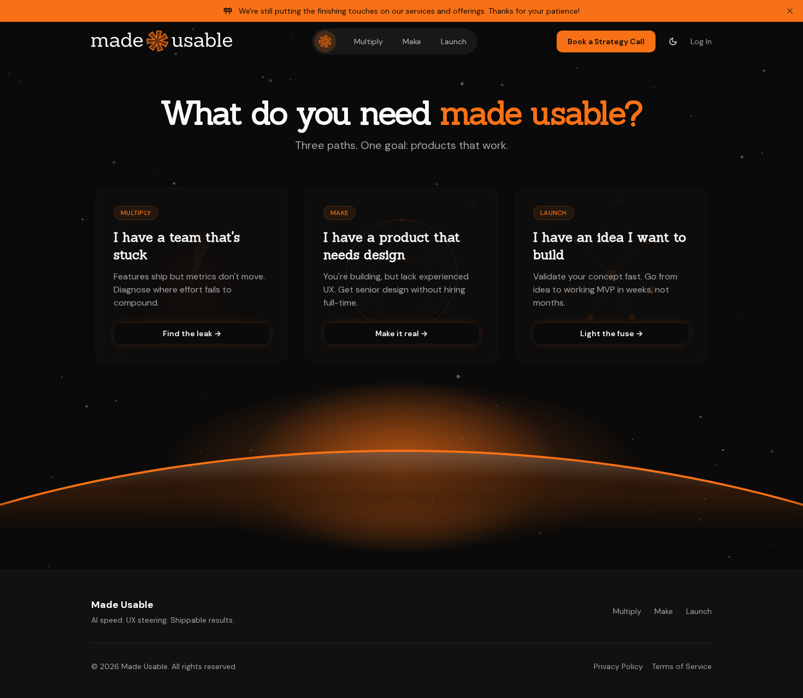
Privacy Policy (618, 666)
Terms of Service (682, 666)
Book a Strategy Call (606, 41)
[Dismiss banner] (790, 11)
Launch (454, 41)
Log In (701, 41)
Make (412, 41)
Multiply (368, 41)
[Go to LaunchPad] (325, 41)
